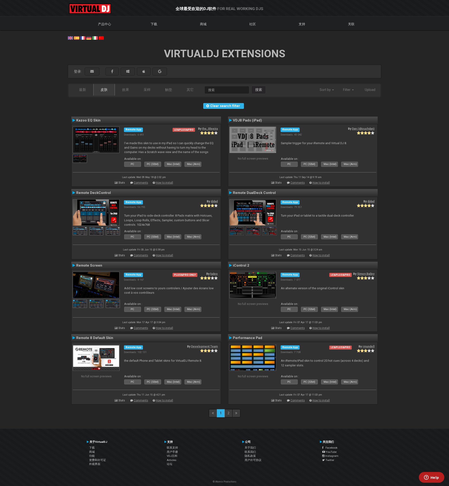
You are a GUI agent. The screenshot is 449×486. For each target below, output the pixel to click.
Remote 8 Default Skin (94, 338)
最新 (82, 90)
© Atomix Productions (224, 481)
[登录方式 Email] (92, 72)
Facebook (330, 447)
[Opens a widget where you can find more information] (431, 478)
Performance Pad (247, 338)
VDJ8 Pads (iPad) (247, 120)
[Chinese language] (101, 38)
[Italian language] (95, 38)
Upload (370, 90)
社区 (252, 24)
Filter (347, 90)
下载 (154, 24)
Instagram (331, 455)
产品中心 (104, 24)
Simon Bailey (365, 273)
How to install (164, 182)
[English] (70, 38)
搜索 (258, 90)
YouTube (331, 452)
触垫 (168, 90)
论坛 (169, 464)
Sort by (326, 90)
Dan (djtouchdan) (363, 128)
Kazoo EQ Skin (88, 120)
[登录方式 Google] (159, 72)
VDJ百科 (172, 455)
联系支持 (172, 447)
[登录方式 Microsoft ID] (128, 72)
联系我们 (250, 452)
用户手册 (172, 452)
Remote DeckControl (93, 193)
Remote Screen (89, 265)
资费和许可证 (97, 460)
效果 (125, 90)
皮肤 (104, 90)
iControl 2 (241, 265)
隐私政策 (250, 455)
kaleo (214, 273)
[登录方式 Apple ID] (144, 72)
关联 (351, 24)
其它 (190, 90)
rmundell (368, 346)
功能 (92, 455)
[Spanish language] (76, 38)
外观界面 (94, 464)
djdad (214, 201)
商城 (203, 24)
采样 (147, 90)
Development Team (204, 346)
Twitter (329, 460)
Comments (141, 182)
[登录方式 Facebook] (112, 72)
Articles (171, 460)
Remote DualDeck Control (254, 193)
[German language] (88, 38)
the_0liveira (210, 128)
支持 (302, 24)
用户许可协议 (253, 460)
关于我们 (250, 447)
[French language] (82, 38)
